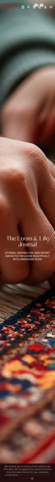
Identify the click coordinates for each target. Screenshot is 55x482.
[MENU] (51, 7)
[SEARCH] (29, 7)
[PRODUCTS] (23, 7)
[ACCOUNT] (45, 7)
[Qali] (9, 6)
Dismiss (32, 478)
